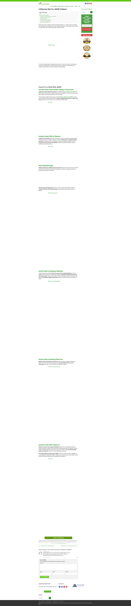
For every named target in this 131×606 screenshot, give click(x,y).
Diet (79, 6)
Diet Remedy (60, 543)
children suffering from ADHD (65, 97)
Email (54, 571)
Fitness (72, 6)
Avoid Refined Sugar (43, 18)
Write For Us (61, 601)
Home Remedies (54, 6)
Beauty (76, 6)
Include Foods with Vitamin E (45, 22)
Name (41, 571)
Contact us (90, 0)
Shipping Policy (56, 601)
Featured (64, 543)
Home (40, 601)
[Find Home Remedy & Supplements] (44, 3)
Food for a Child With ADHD (43, 15)
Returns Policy (49, 601)
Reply (77, 557)
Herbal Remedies (61, 6)
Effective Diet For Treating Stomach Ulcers (69, 545)
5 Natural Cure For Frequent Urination (47, 545)
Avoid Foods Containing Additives (45, 19)
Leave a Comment (58, 538)
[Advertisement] (47, 36)
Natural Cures (67, 6)
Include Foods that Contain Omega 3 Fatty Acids (48, 16)
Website (67, 571)
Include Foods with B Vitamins (45, 17)
